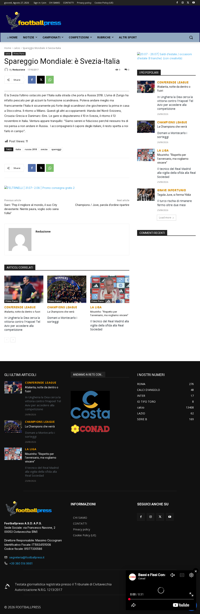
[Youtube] (193, 3)
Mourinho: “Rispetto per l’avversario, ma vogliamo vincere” (172, 158)
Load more (165, 217)
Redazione (18, 69)
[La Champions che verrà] (66, 289)
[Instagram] (182, 3)
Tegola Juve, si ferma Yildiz (174, 194)
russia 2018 (31, 149)
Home (7, 48)
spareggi (56, 149)
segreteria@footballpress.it (26, 557)
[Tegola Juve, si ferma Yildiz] (146, 194)
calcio (17, 48)
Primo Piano (18, 53)
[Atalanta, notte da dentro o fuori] (23, 289)
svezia (44, 149)
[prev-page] (6, 339)
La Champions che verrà (60, 311)
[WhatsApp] (50, 80)
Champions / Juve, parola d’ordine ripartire (102, 205)
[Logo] (27, 21)
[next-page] (13, 339)
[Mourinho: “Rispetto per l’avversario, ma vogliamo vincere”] (109, 289)
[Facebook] (177, 3)
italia (18, 149)
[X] (188, 3)
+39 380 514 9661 (20, 563)
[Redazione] (6, 70)
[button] (191, 37)
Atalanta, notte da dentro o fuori (22, 311)
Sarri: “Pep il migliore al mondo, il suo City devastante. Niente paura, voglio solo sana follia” (31, 209)
